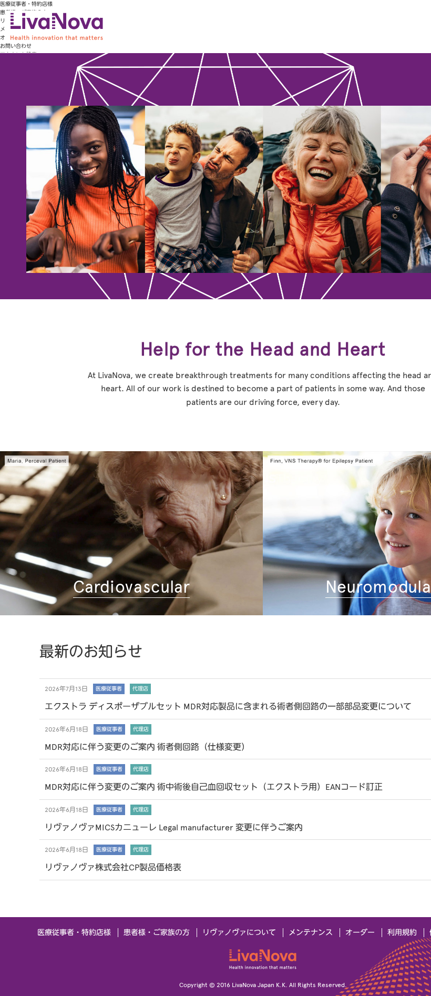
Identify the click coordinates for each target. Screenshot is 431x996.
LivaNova (84, 26)
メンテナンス (311, 932)
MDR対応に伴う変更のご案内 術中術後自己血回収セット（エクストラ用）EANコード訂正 (214, 787)
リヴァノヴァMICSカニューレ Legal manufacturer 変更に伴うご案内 (174, 827)
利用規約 (402, 932)
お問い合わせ (16, 46)
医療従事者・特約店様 (26, 4)
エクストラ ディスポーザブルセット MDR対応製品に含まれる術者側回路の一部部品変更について (228, 707)
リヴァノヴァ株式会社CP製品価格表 (113, 867)
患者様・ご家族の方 (157, 932)
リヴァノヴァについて (239, 932)
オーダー (360, 932)
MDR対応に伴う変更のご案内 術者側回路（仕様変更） (147, 747)
